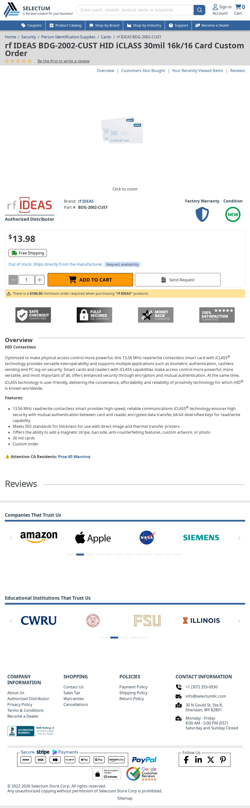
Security (28, 37)
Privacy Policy (19, 704)
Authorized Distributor (28, 698)
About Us (15, 692)
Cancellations (75, 704)
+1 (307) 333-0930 (202, 687)
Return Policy (131, 698)
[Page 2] (80, 555)
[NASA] (147, 537)
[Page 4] (100, 555)
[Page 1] (70, 555)
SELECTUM (36, 8)
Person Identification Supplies (68, 37)
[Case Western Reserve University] (39, 620)
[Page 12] (178, 555)
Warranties (73, 698)
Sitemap (125, 798)
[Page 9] (148, 555)
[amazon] (39, 537)
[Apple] (93, 537)
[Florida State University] (147, 620)
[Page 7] (129, 555)
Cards (106, 37)
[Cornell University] (93, 620)
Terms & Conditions (25, 710)
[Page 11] (168, 555)
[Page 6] (119, 555)
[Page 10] (158, 555)
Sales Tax (71, 692)
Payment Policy (133, 687)
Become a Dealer (23, 716)
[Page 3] (90, 555)
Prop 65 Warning (74, 456)
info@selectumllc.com (206, 696)
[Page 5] (109, 555)
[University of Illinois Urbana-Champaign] (201, 620)
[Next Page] (239, 538)
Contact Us (73, 687)
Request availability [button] (122, 264)
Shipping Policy (133, 692)
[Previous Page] (11, 538)
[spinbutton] (26, 280)
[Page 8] (139, 555)
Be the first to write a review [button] (64, 61)
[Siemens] (201, 537)
